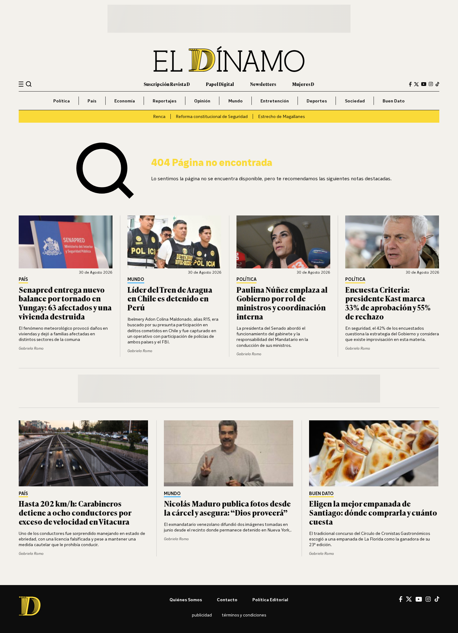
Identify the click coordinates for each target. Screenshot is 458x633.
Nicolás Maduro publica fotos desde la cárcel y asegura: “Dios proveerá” (227, 508)
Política (61, 100)
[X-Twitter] (416, 84)
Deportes (317, 100)
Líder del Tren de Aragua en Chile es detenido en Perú (169, 298)
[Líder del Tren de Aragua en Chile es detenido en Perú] (174, 241)
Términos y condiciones (244, 614)
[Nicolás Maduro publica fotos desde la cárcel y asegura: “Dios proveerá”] (229, 453)
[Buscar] (29, 84)
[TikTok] (437, 84)
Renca (159, 116)
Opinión (202, 100)
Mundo (235, 100)
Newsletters (263, 84)
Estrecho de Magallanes (281, 116)
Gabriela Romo (31, 348)
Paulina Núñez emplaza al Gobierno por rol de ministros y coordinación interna (281, 303)
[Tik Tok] (437, 599)
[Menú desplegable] (21, 84)
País (92, 100)
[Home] (229, 59)
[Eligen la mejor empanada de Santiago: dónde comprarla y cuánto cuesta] (374, 453)
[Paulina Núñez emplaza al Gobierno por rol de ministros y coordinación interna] (283, 241)
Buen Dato (394, 100)
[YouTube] (423, 84)
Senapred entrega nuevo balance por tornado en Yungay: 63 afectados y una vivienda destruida (65, 303)
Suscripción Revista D (167, 84)
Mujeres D (303, 84)
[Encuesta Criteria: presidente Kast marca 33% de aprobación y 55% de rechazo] (392, 241)
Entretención (274, 100)
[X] (409, 599)
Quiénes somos (185, 599)
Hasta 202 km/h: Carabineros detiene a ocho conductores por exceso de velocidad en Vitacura (75, 512)
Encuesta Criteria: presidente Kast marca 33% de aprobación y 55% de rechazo (388, 303)
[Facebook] (410, 84)
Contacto (227, 599)
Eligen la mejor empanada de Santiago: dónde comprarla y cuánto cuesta (373, 512)
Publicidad (202, 614)
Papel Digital (220, 84)
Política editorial (270, 599)
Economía (124, 100)
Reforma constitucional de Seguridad (212, 116)
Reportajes (164, 100)
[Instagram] (431, 84)
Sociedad (355, 100)
